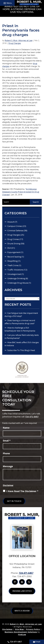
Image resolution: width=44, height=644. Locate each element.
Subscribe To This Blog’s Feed (21, 350)
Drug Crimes (13, 239)
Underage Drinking (16, 278)
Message (8, 466)
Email (6, 440)
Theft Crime (12, 265)
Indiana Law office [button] (22, 591)
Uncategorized (14, 274)
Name (6, 427)
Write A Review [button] (22, 610)
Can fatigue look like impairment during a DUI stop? (21, 314)
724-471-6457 (31, 416)
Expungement (13, 252)
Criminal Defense (15, 230)
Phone (6, 453)
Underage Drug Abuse (17, 282)
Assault (10, 221)
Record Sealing (14, 256)
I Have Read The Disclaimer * (22, 491)
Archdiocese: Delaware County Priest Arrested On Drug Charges (20, 192)
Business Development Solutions (21, 632)
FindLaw (22, 634)
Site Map (19, 629)
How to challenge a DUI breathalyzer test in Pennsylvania (20, 329)
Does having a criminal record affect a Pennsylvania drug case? (20, 322)
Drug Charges (14, 43)
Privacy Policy (33, 629)
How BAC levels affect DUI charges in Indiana (22, 344)
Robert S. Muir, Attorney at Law (18, 40)
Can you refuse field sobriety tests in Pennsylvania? (22, 336)
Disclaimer (8, 485)
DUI (9, 248)
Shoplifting (12, 261)
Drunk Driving (13, 243)
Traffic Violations (15, 269)
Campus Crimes (14, 226)
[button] (7, 3)
